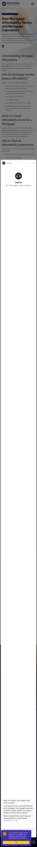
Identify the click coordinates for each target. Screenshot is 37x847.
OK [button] (16, 842)
